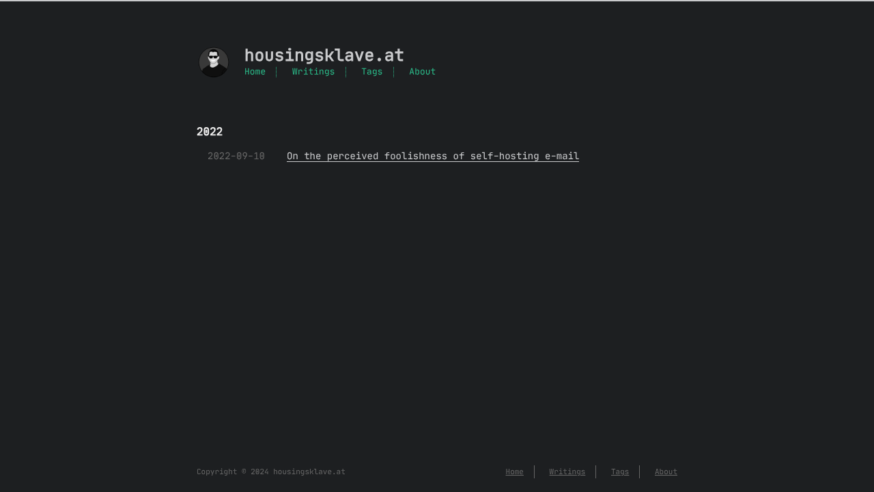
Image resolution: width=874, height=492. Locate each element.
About (422, 72)
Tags (371, 72)
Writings (313, 72)
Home (255, 72)
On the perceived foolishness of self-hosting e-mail (433, 156)
